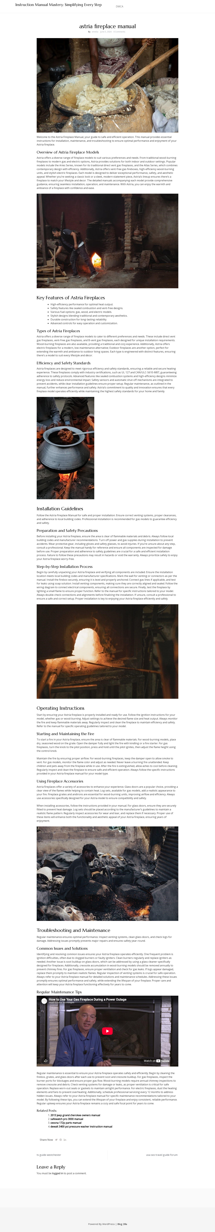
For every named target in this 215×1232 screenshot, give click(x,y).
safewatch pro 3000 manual (67, 1119)
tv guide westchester (49, 1155)
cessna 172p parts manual (66, 1122)
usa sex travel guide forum (162, 1155)
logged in (57, 1173)
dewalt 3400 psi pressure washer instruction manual (81, 1126)
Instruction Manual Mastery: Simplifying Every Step (58, 5)
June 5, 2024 (105, 31)
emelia (95, 31)
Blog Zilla (122, 1224)
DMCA (119, 6)
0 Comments (119, 31)
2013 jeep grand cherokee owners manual (75, 1115)
